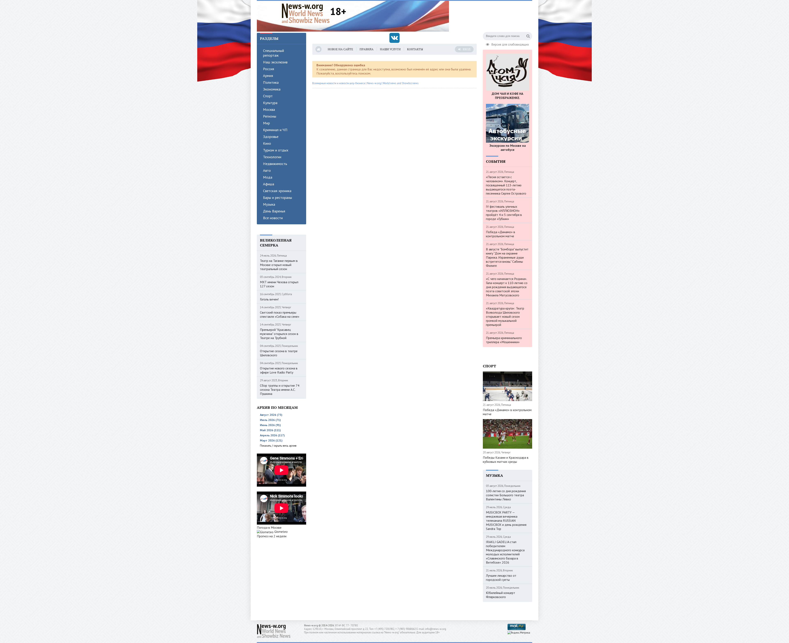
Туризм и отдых (275, 150)
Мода (267, 177)
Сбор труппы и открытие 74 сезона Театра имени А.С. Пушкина (279, 389)
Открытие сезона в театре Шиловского (279, 353)
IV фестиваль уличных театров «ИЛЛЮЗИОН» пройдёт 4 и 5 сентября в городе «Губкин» (504, 212)
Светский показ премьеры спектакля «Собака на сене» (279, 314)
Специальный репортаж (273, 53)
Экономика (271, 89)
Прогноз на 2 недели (271, 536)
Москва (269, 109)
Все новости (273, 217)
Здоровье (270, 136)
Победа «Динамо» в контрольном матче (500, 234)
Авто (267, 170)
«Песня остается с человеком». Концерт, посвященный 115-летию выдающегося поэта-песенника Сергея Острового (506, 185)
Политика (271, 82)
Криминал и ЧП (275, 129)
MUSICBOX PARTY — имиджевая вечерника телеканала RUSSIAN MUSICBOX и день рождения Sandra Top (506, 520)
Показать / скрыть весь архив (278, 445)
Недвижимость (275, 163)
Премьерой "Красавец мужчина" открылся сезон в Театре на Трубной (279, 334)
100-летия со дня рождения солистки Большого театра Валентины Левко (506, 495)
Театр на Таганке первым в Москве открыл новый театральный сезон (279, 265)
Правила (367, 49)
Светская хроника (277, 190)
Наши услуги (390, 49)
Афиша (268, 184)
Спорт (268, 96)
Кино (267, 143)
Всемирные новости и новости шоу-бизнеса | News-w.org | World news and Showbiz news (365, 83)
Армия (268, 75)
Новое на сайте (340, 49)
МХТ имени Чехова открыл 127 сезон (279, 284)
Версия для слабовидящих (510, 44)
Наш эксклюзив (275, 62)
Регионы (269, 116)
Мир (266, 123)
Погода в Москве (269, 527)
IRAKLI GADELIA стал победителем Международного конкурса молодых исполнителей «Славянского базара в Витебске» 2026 (505, 552)
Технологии (272, 157)
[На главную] (305, 13)
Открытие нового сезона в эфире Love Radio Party (279, 370)
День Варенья (274, 211)
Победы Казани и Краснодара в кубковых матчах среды (505, 459)
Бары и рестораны (277, 197)
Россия (268, 68)
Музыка (269, 204)
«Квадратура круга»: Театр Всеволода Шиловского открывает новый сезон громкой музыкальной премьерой (505, 316)
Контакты (415, 49)
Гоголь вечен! (269, 299)
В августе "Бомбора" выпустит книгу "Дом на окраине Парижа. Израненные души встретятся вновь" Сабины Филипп (507, 257)
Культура (270, 102)
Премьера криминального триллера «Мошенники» (504, 340)
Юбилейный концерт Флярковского (500, 595)
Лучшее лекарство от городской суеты (501, 577)
